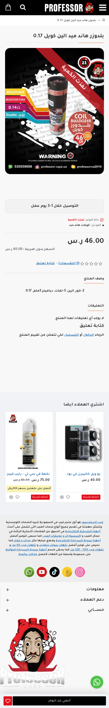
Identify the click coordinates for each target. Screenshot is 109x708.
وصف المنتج (94, 279)
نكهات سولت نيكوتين (53, 545)
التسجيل (71, 335)
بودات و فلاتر (22, 540)
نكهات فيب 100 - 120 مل (87, 549)
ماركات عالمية (28, 554)
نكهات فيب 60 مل (24, 545)
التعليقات (96, 306)
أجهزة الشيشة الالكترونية (82, 531)
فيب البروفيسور (92, 522)
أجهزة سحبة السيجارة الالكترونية (78, 540)
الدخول (88, 335)
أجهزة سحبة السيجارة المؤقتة (26, 549)
